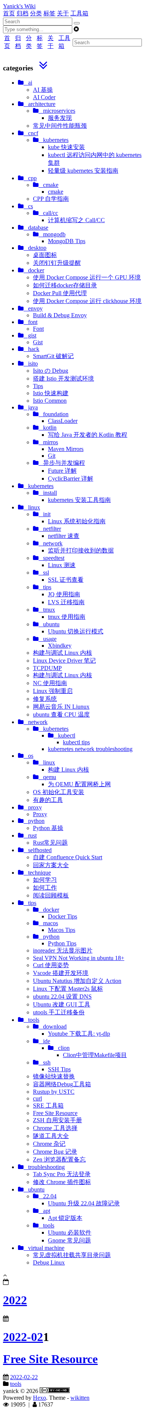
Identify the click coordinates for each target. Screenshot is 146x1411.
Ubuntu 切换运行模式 (75, 631)
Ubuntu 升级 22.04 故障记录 (84, 1203)
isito (31, 363)
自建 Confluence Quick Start (67, 857)
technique (37, 872)
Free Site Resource (55, 1113)
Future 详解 (62, 470)
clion (62, 1048)
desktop (35, 248)
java (31, 407)
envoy (33, 308)
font (30, 322)
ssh (45, 1062)
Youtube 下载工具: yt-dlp (79, 1033)
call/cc (48, 213)
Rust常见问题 (50, 842)
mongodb (52, 234)
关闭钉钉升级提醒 (57, 263)
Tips (38, 386)
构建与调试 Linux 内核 (62, 653)
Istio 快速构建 (51, 393)
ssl (44, 572)
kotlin (48, 427)
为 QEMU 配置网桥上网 (79, 784)
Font (38, 329)
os (28, 756)
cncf (31, 133)
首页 (9, 13)
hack (31, 349)
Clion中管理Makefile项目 (95, 1055)
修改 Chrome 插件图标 (62, 1182)
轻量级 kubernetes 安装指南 (83, 170)
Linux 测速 (62, 565)
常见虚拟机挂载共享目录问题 (72, 1255)
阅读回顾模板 (51, 895)
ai (28, 82)
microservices (57, 111)
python (34, 821)
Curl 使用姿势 (51, 965)
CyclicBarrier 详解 (70, 478)
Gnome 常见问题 (69, 1240)
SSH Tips (59, 1069)
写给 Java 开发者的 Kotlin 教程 (87, 435)
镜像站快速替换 (54, 1076)
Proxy (40, 814)
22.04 (48, 1196)
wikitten (79, 1398)
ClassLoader (62, 421)
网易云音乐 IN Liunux (61, 706)
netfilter (50, 529)
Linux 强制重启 (53, 691)
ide (44, 1041)
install (48, 493)
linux (32, 507)
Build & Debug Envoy (60, 315)
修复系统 (45, 699)
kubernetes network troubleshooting (90, 749)
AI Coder (44, 97)
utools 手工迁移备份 (59, 1012)
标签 (49, 13)
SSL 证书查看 (65, 579)
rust (30, 835)
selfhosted (38, 850)
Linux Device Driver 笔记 (64, 660)
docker (34, 270)
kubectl (64, 735)
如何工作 (45, 887)
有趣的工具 (48, 800)
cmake (48, 185)
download (53, 1026)
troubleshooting (44, 1167)
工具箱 (79, 13)
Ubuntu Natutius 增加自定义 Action (77, 981)
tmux (47, 609)
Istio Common (50, 400)
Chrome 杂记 (49, 1144)
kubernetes (54, 140)
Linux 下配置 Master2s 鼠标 (68, 988)
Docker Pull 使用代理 (60, 293)
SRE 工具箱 (48, 1105)
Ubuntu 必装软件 (69, 1232)
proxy (33, 807)
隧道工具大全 (51, 1136)
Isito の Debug (50, 370)
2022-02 (23, 1337)
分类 (36, 13)
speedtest (51, 558)
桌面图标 (45, 255)
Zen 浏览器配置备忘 (59, 1159)
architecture (39, 104)
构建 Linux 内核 (68, 769)
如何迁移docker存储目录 (65, 285)
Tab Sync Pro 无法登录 (62, 1174)
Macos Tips (61, 930)
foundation (54, 414)
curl (37, 1098)
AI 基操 (43, 90)
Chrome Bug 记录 (55, 1151)
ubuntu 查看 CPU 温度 (61, 714)
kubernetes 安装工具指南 (79, 500)
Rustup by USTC (53, 1091)
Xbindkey (60, 645)
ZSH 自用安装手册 (57, 1120)
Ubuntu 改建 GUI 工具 (61, 1004)
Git (51, 455)
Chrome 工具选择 (55, 1128)
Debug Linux (49, 1262)
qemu (47, 777)
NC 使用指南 (50, 683)
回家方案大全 (51, 865)
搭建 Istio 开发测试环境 (63, 378)
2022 (15, 1300)
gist (30, 335)
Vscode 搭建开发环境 (60, 973)
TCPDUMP (47, 668)
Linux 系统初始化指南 (77, 521)
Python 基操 (48, 828)
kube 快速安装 (66, 147)
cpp (30, 178)
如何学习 (45, 879)
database (36, 227)
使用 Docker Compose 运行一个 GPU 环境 (87, 277)
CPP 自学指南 (51, 199)
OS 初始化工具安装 (58, 792)
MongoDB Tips (66, 241)
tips (45, 587)
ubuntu (49, 624)
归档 (22, 13)
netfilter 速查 (63, 536)
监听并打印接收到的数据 (81, 550)
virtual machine (44, 1248)
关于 (63, 13)
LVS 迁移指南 (66, 602)
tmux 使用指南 (66, 617)
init (45, 514)
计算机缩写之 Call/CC (76, 220)
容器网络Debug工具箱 (62, 1084)
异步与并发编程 (62, 463)
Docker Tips (62, 916)
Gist (38, 342)
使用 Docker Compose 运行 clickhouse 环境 (87, 301)
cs (28, 206)
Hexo (39, 1398)
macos (48, 923)
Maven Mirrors (65, 449)
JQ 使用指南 (64, 594)
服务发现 (60, 118)
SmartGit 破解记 (53, 356)
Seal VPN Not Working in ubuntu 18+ (78, 958)
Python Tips (62, 943)
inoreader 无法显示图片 (62, 950)
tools (31, 1020)
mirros (48, 442)
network (51, 543)
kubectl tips (76, 742)
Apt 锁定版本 (65, 1218)
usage (48, 639)
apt (44, 1211)
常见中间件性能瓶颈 (60, 125)
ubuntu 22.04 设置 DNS (62, 996)
